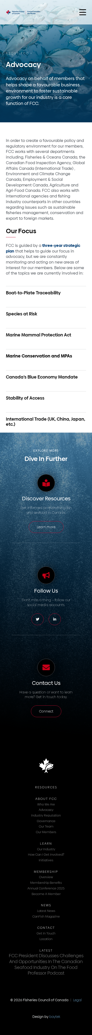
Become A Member (46, 894)
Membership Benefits (46, 882)
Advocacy (46, 809)
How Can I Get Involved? (46, 854)
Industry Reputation (46, 815)
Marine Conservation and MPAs (39, 356)
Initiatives (46, 860)
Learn (46, 843)
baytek (54, 1016)
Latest (46, 950)
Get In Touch (46, 933)
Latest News (46, 910)
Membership (46, 871)
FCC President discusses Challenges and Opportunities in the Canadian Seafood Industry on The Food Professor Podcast (46, 964)
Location (46, 939)
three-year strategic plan (43, 248)
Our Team (46, 826)
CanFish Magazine (46, 916)
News (46, 905)
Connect (46, 711)
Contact (46, 927)
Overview (46, 877)
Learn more (46, 527)
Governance (46, 821)
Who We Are (46, 804)
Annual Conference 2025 (46, 888)
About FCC (17, 53)
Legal (77, 1000)
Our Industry (46, 849)
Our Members (46, 832)
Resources (46, 787)
